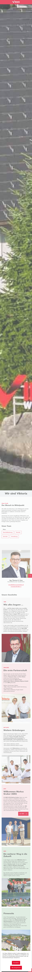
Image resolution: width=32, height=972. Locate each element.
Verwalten (16, 962)
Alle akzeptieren (16, 967)
